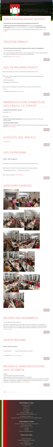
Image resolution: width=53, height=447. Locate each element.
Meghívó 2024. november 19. (20, 317)
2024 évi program (14, 339)
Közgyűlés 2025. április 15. (19, 137)
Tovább (47, 34)
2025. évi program (14, 152)
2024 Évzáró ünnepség (17, 185)
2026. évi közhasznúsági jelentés (24, 19)
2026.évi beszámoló (15, 41)
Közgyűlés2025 (7, 141)
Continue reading (16, 56)
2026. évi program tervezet (20, 67)
